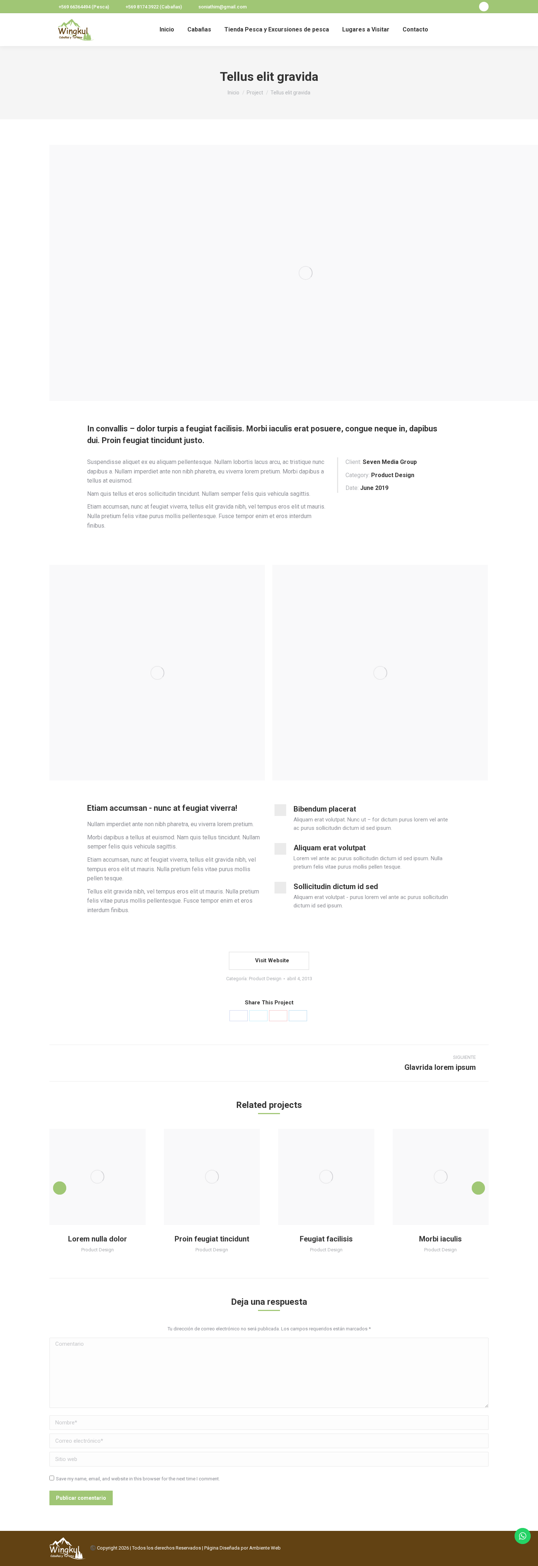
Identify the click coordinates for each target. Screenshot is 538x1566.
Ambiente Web (265, 1548)
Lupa (87, 1177)
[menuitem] (167, 30)
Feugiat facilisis (326, 1239)
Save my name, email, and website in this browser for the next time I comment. (138, 1478)
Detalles (107, 1177)
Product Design (265, 978)
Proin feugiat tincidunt (212, 1239)
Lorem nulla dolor (97, 1239)
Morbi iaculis (440, 1239)
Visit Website (271, 960)
